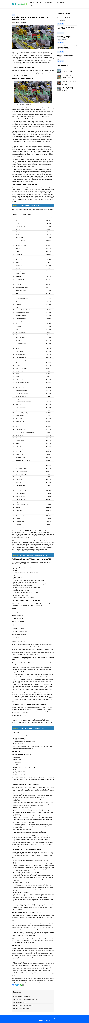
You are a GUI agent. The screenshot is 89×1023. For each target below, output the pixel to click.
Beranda (32, 2)
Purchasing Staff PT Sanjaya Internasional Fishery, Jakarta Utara (66, 37)
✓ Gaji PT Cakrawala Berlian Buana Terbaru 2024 (69, 82)
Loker (39, 2)
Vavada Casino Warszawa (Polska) (21, 996)
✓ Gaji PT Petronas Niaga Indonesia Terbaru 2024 (68, 88)
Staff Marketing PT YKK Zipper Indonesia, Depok (65, 18)
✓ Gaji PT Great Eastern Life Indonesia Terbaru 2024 (69, 76)
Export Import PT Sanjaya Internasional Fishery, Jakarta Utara (67, 46)
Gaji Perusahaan (34, 5)
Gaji (13, 14)
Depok (58, 21)
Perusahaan (49, 2)
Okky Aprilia (16, 22)
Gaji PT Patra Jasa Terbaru (19, 1002)
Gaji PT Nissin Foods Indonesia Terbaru (23, 1005)
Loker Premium (60, 2)
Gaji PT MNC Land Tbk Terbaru (21, 1008)
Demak (58, 31)
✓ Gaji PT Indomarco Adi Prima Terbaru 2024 (68, 70)
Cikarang (58, 59)
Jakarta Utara (59, 40)
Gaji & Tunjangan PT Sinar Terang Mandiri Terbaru (25, 999)
